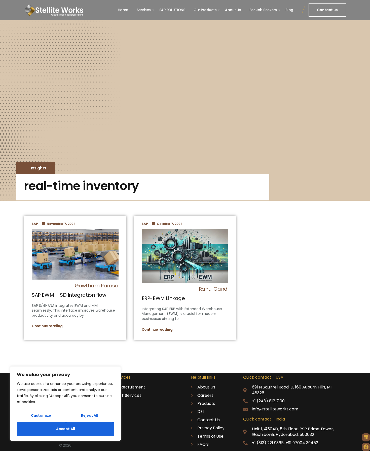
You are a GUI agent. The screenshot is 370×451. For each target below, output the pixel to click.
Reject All (89, 415)
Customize (41, 415)
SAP (35, 224)
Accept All (65, 428)
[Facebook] (366, 447)
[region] (65, 403)
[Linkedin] (366, 437)
